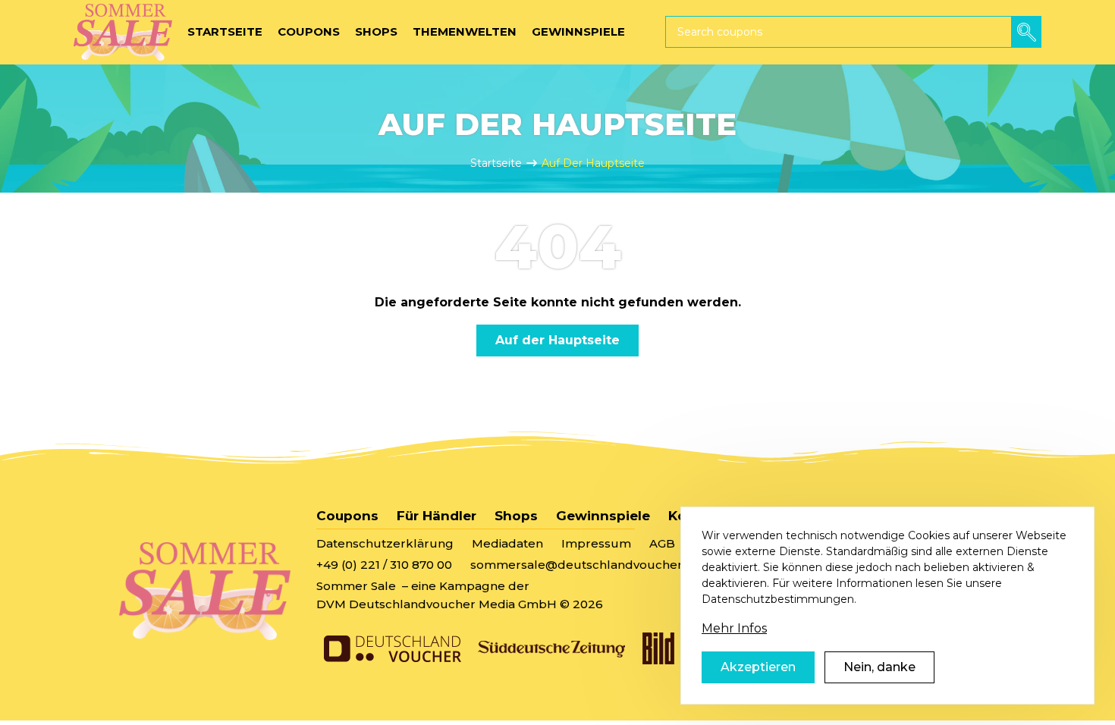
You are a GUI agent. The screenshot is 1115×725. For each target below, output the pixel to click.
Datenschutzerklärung (385, 543)
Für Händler (436, 515)
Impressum (596, 543)
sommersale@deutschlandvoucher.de (585, 564)
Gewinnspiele (603, 515)
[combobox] (853, 32)
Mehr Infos (734, 628)
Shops (516, 515)
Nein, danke (879, 667)
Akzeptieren (758, 667)
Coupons (347, 515)
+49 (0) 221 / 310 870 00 (384, 564)
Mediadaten (507, 543)
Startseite (496, 163)
